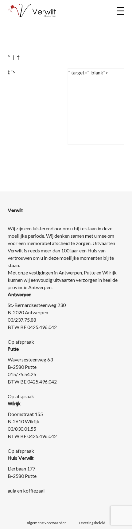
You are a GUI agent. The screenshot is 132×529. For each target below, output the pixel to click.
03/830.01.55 (22, 429)
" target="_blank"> (88, 72)
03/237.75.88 (22, 320)
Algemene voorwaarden (47, 522)
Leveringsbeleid (92, 522)
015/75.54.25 (22, 374)
